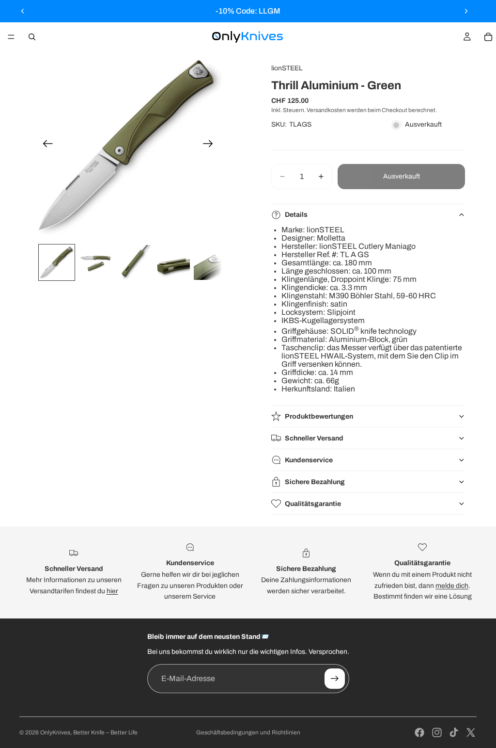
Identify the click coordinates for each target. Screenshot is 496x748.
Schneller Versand (314, 438)
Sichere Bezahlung (315, 482)
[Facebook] (419, 732)
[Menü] (11, 37)
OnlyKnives (55, 732)
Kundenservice (309, 460)
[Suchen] (32, 37)
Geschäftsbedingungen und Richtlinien (248, 732)
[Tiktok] (454, 732)
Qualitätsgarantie (313, 503)
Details (296, 214)
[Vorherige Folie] (22, 11)
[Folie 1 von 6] (56, 262)
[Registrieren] (335, 678)
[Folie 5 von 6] (211, 262)
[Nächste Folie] (466, 11)
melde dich (451, 585)
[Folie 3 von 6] (134, 262)
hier (112, 591)
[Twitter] (471, 732)
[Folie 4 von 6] (172, 262)
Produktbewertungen (319, 416)
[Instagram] (437, 732)
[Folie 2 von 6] (95, 262)
